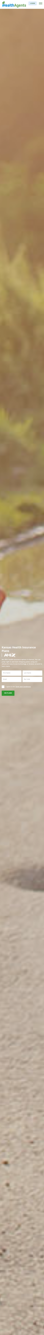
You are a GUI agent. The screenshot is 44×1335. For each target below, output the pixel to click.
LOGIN (32, 3)
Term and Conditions (23, 687)
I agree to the (18, 687)
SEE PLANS (8, 693)
